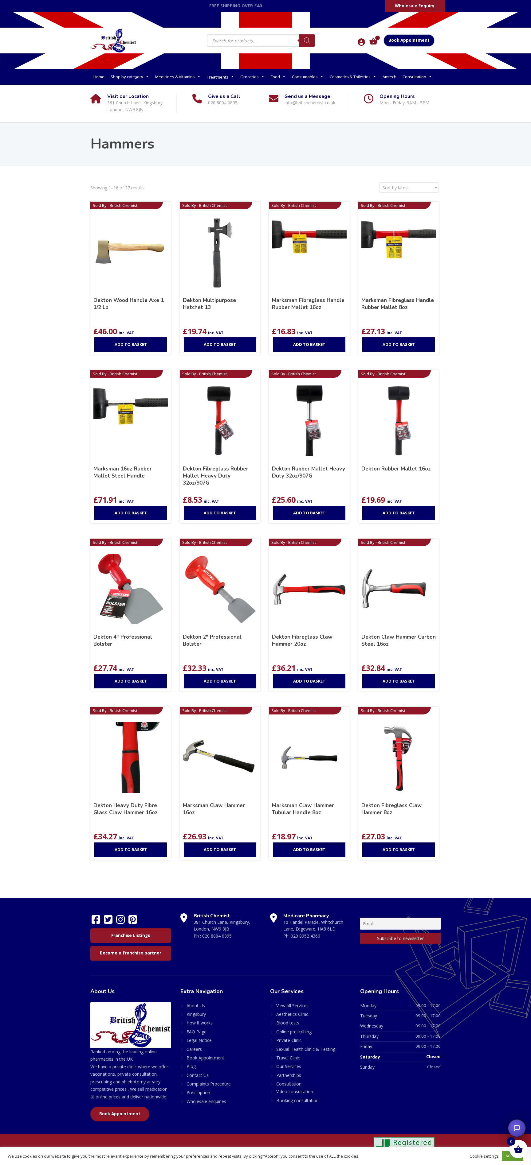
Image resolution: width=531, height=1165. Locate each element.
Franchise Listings (130, 935)
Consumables (305, 76)
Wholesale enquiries (206, 1101)
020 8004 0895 (217, 936)
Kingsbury (196, 1014)
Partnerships (288, 1075)
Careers (194, 1049)
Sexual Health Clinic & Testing (305, 1049)
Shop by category (127, 76)
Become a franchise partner (130, 953)
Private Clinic (288, 1040)
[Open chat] (517, 1128)
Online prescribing (294, 1032)
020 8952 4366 (305, 936)
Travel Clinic (288, 1058)
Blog (191, 1066)
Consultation (414, 76)
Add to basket (131, 344)
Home (98, 76)
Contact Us (198, 1075)
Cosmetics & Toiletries (350, 76)
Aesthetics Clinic (292, 1014)
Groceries (249, 76)
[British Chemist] (113, 40)
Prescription (198, 1092)
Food (275, 76)
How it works (200, 1023)
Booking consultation (297, 1100)
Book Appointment (409, 40)
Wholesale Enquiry (415, 6)
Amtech (389, 76)
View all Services (292, 1005)
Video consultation (294, 1091)
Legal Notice (199, 1040)
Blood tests (287, 1023)
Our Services (288, 1066)
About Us (196, 1005)
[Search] (307, 40)
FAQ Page (196, 1032)
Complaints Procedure (209, 1084)
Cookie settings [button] (484, 1156)
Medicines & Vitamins (175, 76)
